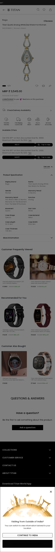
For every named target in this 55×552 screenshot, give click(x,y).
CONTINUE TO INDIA (27, 535)
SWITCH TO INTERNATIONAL (27, 543)
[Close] (27, 490)
